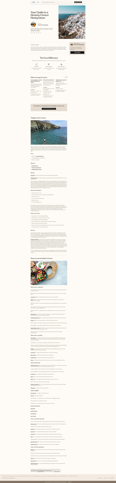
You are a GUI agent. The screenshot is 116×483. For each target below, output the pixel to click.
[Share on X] (32, 32)
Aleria (32, 299)
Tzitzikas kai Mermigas (35, 317)
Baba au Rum (33, 355)
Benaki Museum (35, 165)
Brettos (32, 360)
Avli (31, 436)
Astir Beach (33, 175)
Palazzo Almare (34, 424)
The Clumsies (33, 337)
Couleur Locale (33, 357)
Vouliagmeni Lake (34, 177)
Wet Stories (33, 408)
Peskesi (32, 449)
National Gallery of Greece (37, 169)
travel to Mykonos (40, 471)
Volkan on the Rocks (34, 384)
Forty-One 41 (33, 416)
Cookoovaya (33, 297)
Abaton (32, 458)
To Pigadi (33, 434)
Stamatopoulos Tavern (35, 328)
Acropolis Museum (40, 156)
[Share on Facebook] (31, 32)
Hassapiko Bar (33, 393)
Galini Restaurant (34, 463)
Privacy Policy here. (63, 481)
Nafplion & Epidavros (35, 239)
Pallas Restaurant (34, 441)
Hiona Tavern (33, 460)
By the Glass (33, 352)
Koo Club (32, 395)
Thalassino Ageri (34, 444)
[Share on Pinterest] (36, 32)
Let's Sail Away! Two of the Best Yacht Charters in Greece (41, 470)
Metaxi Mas (33, 388)
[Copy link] (40, 32)
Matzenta (32, 429)
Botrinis (32, 320)
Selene (32, 379)
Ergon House (33, 314)
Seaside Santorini (34, 411)
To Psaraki (33, 374)
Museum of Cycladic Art (36, 167)
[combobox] (58, 2)
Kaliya (32, 376)
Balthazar (32, 348)
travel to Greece (57, 471)
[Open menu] (83, 2)
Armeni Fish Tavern (34, 365)
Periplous (32, 431)
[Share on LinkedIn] (34, 32)
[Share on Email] (38, 32)
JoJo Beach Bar (33, 413)
